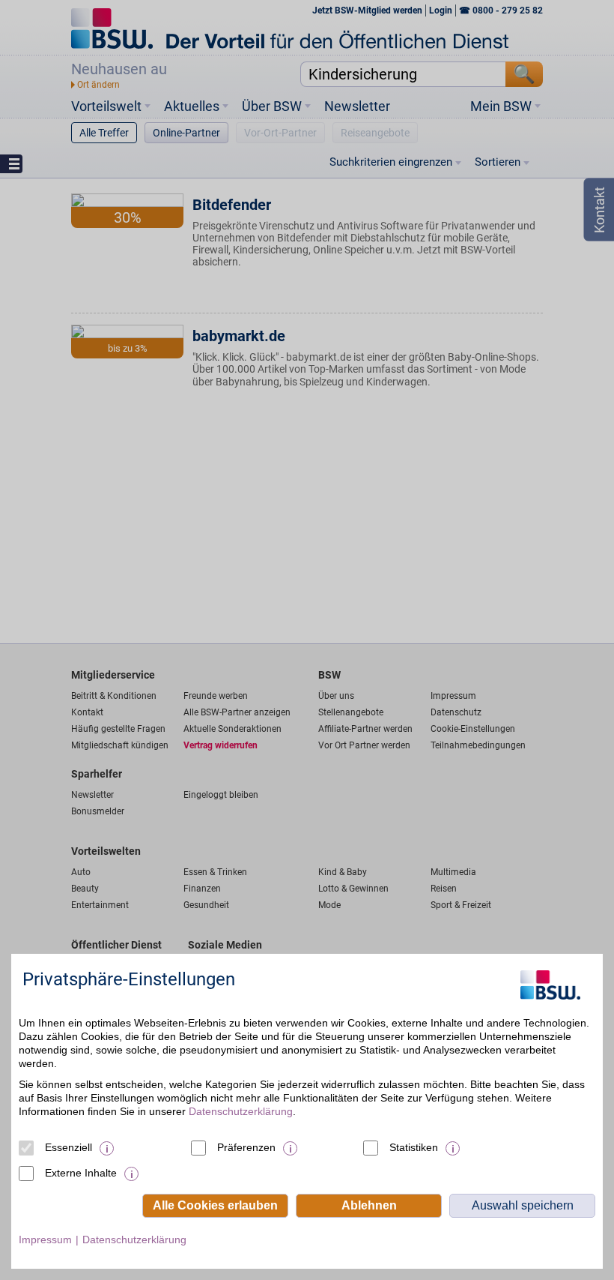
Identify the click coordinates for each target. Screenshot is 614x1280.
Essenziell (68, 1147)
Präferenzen (246, 1147)
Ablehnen (369, 1205)
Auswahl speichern (523, 1205)
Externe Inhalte (81, 1173)
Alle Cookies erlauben (215, 1205)
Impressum (45, 1240)
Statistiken (413, 1147)
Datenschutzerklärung (241, 1111)
